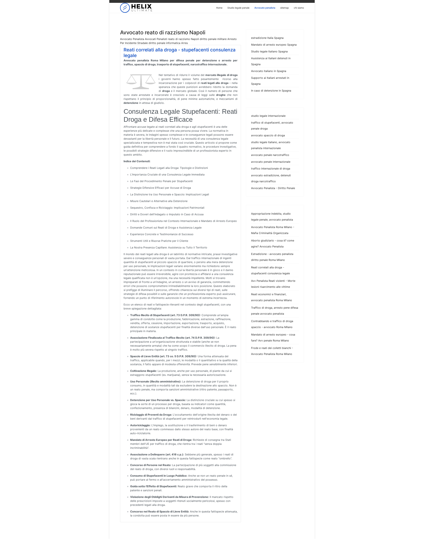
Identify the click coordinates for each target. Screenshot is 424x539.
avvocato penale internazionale (270, 161)
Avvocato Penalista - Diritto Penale (273, 188)
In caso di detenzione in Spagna (271, 90)
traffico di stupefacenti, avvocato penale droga (272, 125)
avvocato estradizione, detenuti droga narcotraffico (271, 178)
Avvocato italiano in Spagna (268, 71)
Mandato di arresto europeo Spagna (274, 44)
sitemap (284, 7)
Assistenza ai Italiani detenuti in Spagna (271, 61)
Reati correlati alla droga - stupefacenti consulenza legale (180, 52)
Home (219, 7)
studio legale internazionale (268, 115)
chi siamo (299, 7)
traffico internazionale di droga (270, 168)
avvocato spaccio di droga (268, 135)
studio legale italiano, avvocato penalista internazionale (270, 145)
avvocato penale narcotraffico (270, 155)
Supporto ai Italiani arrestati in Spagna (270, 80)
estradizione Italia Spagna (267, 37)
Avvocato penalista (264, 7)
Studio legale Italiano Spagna (269, 51)
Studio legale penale (238, 7)
